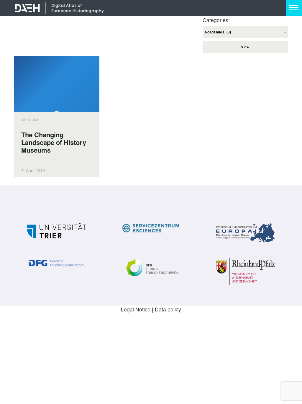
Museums (30, 119)
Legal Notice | (138, 309)
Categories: (216, 20)
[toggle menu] (294, 8)
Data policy (168, 309)
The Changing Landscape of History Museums (53, 142)
